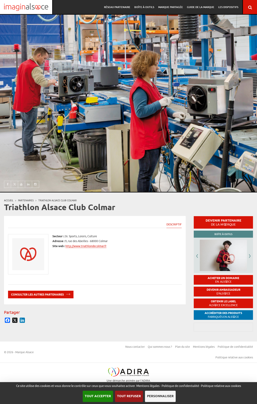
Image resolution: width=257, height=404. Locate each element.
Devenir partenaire (223, 222)
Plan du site (182, 346)
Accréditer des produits (223, 314)
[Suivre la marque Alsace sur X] (14, 184)
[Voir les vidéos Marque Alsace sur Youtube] (21, 184)
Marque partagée (170, 7)
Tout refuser (129, 396)
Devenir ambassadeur (223, 291)
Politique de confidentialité (235, 346)
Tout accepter (98, 396)
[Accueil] (26, 7)
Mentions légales (204, 346)
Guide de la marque (200, 7)
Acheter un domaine (223, 279)
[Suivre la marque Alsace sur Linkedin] (28, 184)
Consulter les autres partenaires (37, 295)
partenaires (26, 200)
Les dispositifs (228, 7)
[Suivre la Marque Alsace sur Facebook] (7, 184)
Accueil (8, 200)
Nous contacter (135, 346)
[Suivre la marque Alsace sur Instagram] (35, 184)
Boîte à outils (144, 7)
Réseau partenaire (117, 7)
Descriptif (174, 224)
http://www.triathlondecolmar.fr (85, 246)
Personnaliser (160, 396)
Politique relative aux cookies (234, 357)
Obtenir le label (223, 303)
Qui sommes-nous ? (160, 346)
